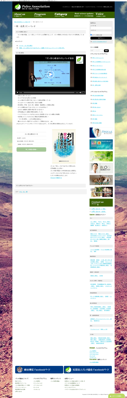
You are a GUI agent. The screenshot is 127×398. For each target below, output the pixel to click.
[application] (50, 74)
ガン (24, 191)
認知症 (97, 260)
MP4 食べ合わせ (96, 107)
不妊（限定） (99, 310)
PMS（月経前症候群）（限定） (98, 306)
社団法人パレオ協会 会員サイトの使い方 (75, 381)
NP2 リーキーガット (97, 65)
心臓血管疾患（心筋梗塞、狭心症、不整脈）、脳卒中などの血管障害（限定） (101, 341)
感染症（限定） (94, 275)
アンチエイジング (94, 329)
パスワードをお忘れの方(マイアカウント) (75, 389)
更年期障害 (93, 284)
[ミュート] (80, 92)
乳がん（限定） (107, 221)
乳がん (100, 221)
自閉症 (102, 261)
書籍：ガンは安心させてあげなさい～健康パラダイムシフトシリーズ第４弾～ (42, 48)
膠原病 (95, 241)
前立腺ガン (98, 225)
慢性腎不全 (96, 320)
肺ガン (103, 223)
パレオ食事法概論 (94, 362)
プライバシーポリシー (20, 387)
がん (20, 191)
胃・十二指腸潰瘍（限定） (97, 296)
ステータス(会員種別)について (72, 383)
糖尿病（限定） (100, 286)
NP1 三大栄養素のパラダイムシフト (101, 61)
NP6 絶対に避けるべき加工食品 (100, 81)
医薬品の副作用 (100, 343)
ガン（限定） (93, 221)
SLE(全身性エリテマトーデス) (98, 235)
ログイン (93, 23)
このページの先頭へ (117, 396)
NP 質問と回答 (96, 85)
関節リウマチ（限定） (104, 234)
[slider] (49, 92)
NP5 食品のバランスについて (99, 77)
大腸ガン (108, 223)
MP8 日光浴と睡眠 (97, 123)
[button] (50, 74)
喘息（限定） (93, 339)
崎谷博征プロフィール (20, 383)
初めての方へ (18, 381)
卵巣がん (98, 223)
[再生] (18, 92)
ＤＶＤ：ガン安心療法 (25, 45)
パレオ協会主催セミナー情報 (22, 385)
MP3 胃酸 (94, 103)
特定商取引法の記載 (20, 389)
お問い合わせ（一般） (98, 209)
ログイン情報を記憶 (97, 35)
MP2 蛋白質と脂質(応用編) (99, 99)
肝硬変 (106, 296)
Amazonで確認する (56, 177)
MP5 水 (94, 111)
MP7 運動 (94, 119)
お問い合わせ (18, 391)
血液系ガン (104, 225)
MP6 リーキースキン (97, 115)
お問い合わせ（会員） (98, 211)
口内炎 (101, 275)
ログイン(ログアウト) (70, 387)
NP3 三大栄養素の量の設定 (99, 69)
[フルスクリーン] (83, 92)
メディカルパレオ (94, 354)
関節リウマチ (93, 234)
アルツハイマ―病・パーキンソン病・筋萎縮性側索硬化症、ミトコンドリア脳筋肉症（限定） (101, 263)
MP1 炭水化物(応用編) (97, 95)
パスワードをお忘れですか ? (99, 41)
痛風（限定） (93, 338)
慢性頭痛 (92, 260)
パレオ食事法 (93, 351)
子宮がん (92, 223)
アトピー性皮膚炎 (94, 249)
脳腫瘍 (92, 225)
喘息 (95, 251)
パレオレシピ (93, 357)
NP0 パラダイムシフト (98, 57)
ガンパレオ (92, 356)
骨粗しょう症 (104, 329)
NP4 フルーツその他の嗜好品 (99, 73)
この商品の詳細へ (32, 149)
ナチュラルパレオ (94, 352)
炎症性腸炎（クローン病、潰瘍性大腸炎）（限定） (100, 239)
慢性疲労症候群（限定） (104, 338)
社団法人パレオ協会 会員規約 (72, 385)
